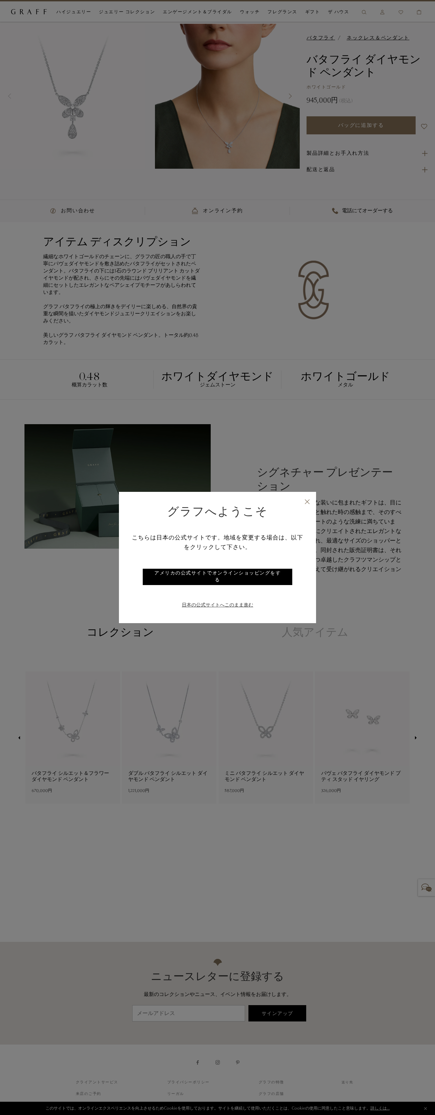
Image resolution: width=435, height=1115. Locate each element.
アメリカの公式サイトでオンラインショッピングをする (217, 577)
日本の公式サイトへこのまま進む (217, 605)
